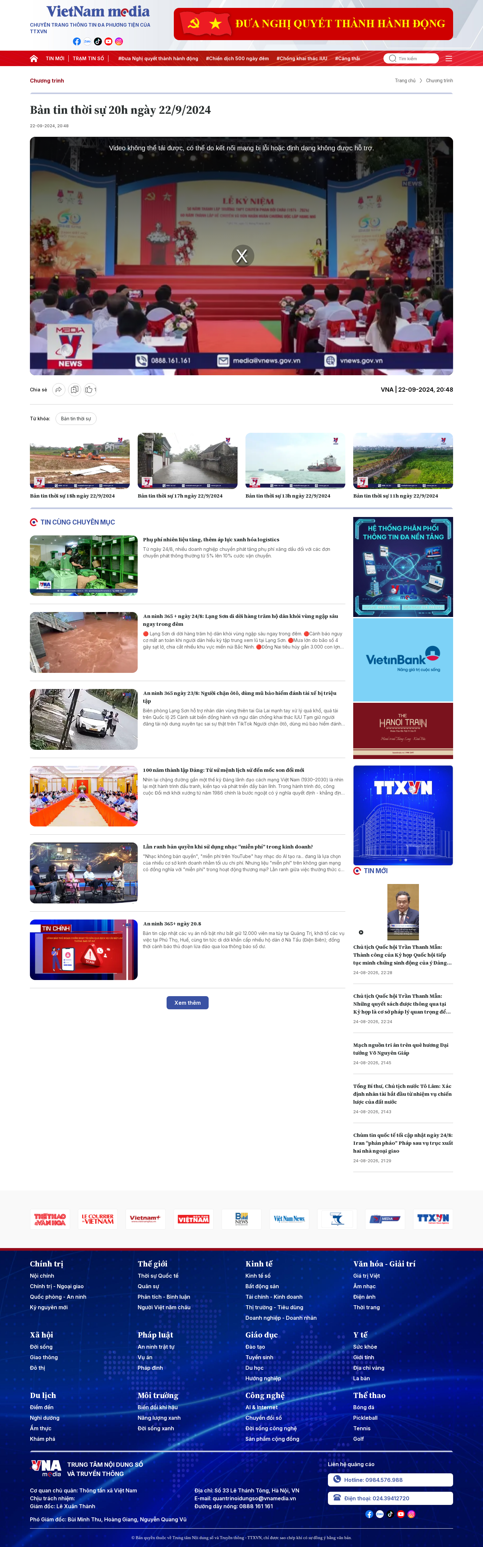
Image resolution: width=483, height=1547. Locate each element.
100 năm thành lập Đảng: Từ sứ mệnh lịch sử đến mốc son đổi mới (223, 770)
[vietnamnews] (241, 1219)
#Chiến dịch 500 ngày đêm (211, 58)
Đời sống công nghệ (271, 1428)
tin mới (376, 871)
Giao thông (44, 1357)
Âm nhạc (364, 1286)
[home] (34, 58)
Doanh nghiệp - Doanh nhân (281, 1317)
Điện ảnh (364, 1296)
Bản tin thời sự (76, 418)
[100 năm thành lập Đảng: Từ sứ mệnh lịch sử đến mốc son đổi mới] (84, 796)
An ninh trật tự (156, 1346)
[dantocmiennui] (289, 1219)
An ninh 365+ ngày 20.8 (172, 923)
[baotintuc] (433, 1219)
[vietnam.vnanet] (146, 1219)
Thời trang (366, 1307)
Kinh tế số (258, 1275)
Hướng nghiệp (263, 1378)
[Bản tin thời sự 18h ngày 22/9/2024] (80, 461)
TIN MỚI (55, 58)
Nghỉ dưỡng (44, 1417)
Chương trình (47, 80)
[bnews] (193, 1219)
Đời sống (41, 1346)
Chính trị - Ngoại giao (57, 1286)
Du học (254, 1367)
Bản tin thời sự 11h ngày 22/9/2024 (395, 495)
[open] (449, 58)
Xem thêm (187, 1002)
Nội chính (42, 1275)
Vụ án (145, 1357)
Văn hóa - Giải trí (384, 1264)
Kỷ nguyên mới (49, 1307)
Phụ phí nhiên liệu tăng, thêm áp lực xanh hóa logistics (211, 539)
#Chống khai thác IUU (275, 58)
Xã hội (41, 1335)
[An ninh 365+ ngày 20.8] (84, 950)
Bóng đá (363, 1407)
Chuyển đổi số (263, 1417)
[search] (390, 58)
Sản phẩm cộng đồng (272, 1439)
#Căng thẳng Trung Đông (338, 58)
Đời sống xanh (156, 1428)
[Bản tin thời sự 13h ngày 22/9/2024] (295, 461)
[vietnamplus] (98, 1219)
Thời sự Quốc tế (158, 1275)
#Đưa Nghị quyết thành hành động (132, 58)
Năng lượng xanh (159, 1417)
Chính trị (46, 1264)
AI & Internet (261, 1407)
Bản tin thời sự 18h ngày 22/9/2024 (72, 495)
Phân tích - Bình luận (164, 1296)
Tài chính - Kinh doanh (274, 1296)
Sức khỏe (365, 1346)
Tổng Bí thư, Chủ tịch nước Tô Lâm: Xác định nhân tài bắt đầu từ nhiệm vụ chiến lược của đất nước (402, 1093)
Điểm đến (42, 1407)
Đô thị (37, 1367)
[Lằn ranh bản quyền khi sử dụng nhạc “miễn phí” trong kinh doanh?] (84, 873)
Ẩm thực (41, 1428)
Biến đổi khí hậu (158, 1407)
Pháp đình (150, 1367)
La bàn (361, 1378)
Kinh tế (258, 1264)
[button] (400, 860)
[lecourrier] (50, 1219)
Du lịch (43, 1395)
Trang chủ (405, 80)
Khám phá (42, 1439)
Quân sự (148, 1286)
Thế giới (153, 1264)
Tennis (362, 1428)
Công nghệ (265, 1395)
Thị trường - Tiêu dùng (274, 1307)
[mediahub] (337, 1219)
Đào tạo (255, 1346)
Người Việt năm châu (164, 1307)
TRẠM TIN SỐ (88, 58)
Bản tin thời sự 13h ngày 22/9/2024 (287, 495)
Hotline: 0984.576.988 (373, 1480)
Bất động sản (262, 1286)
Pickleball (365, 1417)
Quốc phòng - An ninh (58, 1296)
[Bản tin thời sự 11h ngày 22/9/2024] (403, 461)
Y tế (360, 1335)
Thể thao (369, 1395)
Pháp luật (155, 1335)
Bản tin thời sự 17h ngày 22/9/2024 (180, 495)
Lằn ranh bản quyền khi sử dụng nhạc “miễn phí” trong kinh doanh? (228, 846)
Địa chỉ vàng (368, 1367)
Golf (358, 1439)
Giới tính (363, 1357)
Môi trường (158, 1395)
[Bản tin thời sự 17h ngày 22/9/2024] (188, 461)
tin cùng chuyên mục (77, 522)
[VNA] (77, 41)
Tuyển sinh (259, 1357)
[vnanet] (385, 1219)
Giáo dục (261, 1335)
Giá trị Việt (366, 1275)
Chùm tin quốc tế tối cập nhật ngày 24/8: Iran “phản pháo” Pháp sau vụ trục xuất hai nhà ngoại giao (403, 1142)
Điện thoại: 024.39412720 (376, 1498)
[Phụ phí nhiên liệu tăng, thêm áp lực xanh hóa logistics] (84, 565)
